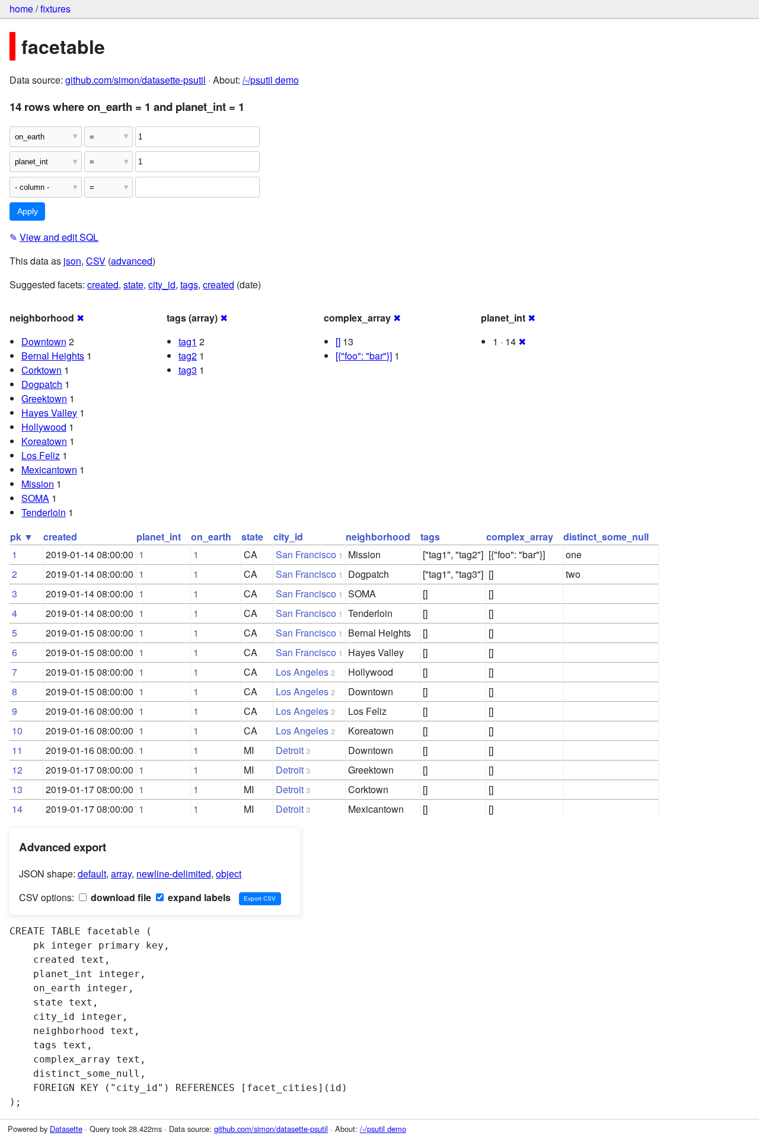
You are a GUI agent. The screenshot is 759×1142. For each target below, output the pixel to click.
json (72, 261)
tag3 (187, 370)
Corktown (41, 370)
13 (17, 789)
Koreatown (44, 441)
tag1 (187, 341)
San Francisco (306, 554)
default (92, 873)
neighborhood (378, 536)
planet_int (158, 536)
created (103, 284)
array (121, 873)
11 (17, 750)
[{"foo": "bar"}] (364, 355)
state (133, 284)
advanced (131, 261)
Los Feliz (40, 455)
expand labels (198, 897)
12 (17, 770)
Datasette (66, 1128)
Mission (37, 484)
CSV (96, 261)
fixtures (55, 8)
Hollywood (43, 427)
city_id (162, 284)
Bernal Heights (52, 355)
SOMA (35, 498)
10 (17, 730)
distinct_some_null (606, 536)
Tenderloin (43, 512)
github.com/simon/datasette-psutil (135, 80)
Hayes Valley (49, 412)
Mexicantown (49, 469)
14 (17, 809)
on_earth (211, 536)
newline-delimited (173, 873)
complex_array (519, 536)
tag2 (187, 355)
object (228, 873)
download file (119, 897)
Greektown (44, 398)
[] (338, 341)
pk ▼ (21, 536)
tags (189, 284)
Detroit (290, 750)
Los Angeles (302, 672)
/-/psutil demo (271, 80)
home (21, 8)
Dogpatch (41, 384)
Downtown (43, 341)
